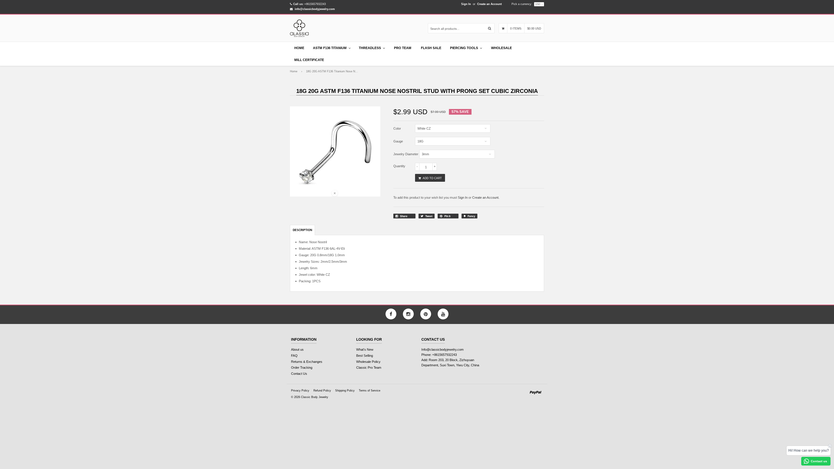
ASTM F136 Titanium (330, 48)
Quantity (399, 166)
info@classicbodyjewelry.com (315, 9)
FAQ (294, 355)
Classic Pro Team (368, 367)
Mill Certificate (309, 60)
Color (397, 128)
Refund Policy (322, 390)
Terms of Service (369, 390)
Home (299, 48)
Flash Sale (431, 48)
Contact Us (299, 373)
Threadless (370, 48)
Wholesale (501, 48)
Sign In (466, 4)
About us (297, 349)
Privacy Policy (300, 390)
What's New (364, 349)
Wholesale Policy (368, 361)
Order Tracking (301, 367)
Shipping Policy (345, 390)
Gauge (398, 141)
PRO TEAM (402, 48)
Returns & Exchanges (306, 361)
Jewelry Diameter (405, 154)
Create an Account (489, 4)
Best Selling (364, 355)
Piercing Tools (464, 48)
